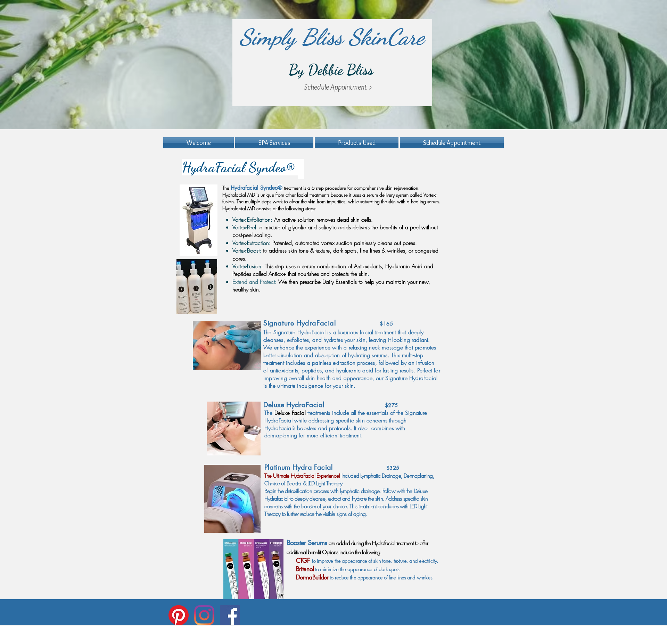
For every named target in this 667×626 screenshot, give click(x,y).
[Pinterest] (178, 615)
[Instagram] (204, 615)
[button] (274, 142)
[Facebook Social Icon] (230, 615)
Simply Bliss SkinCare (331, 37)
